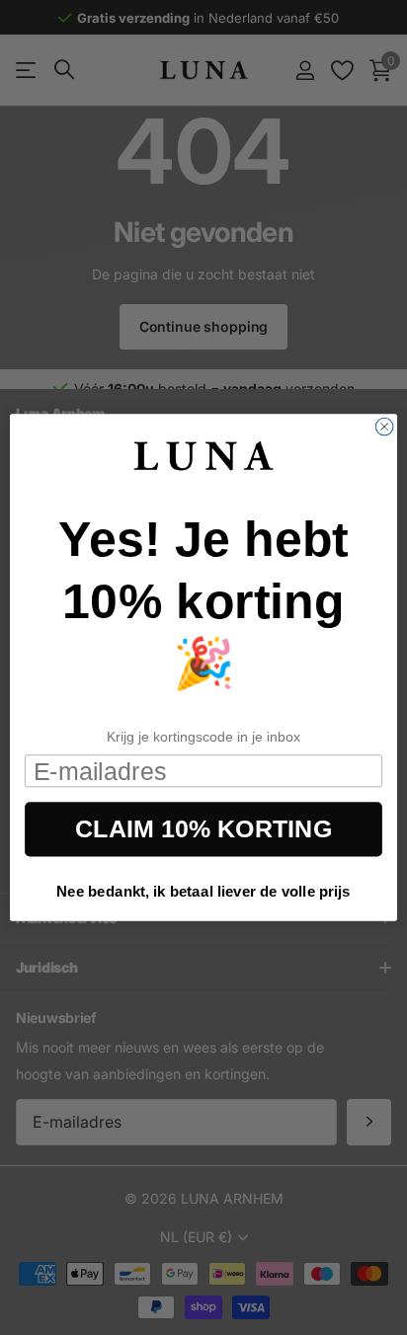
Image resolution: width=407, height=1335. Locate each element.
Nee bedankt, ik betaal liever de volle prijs (203, 891)
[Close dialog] (384, 426)
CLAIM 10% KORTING (203, 829)
